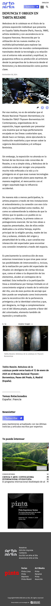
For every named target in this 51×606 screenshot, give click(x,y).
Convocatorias (8, 474)
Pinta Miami (26, 579)
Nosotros (23, 548)
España (6, 399)
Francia (17, 399)
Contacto (23, 553)
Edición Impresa (26, 550)
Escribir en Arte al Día (28, 555)
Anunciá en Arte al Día (28, 558)
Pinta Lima (26, 571)
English (45, 3)
